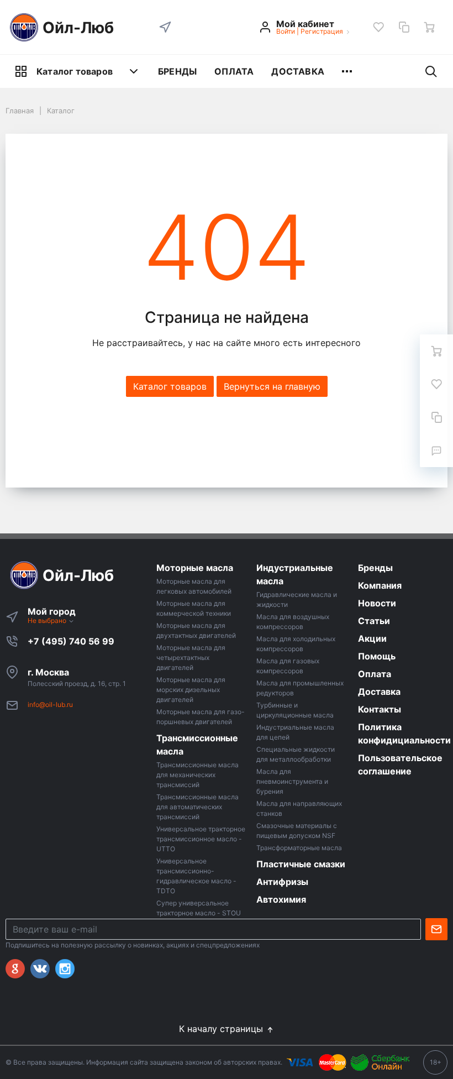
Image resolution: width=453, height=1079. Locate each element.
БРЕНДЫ (177, 71)
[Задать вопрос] (436, 450)
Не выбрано (48, 620)
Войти (285, 31)
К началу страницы (222, 1028)
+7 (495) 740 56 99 (71, 641)
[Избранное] (378, 27)
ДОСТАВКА (297, 71)
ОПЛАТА (234, 71)
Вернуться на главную (272, 386)
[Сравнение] (404, 27)
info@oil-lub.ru (50, 704)
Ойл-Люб (78, 27)
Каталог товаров (74, 71)
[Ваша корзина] (429, 27)
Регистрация (322, 31)
